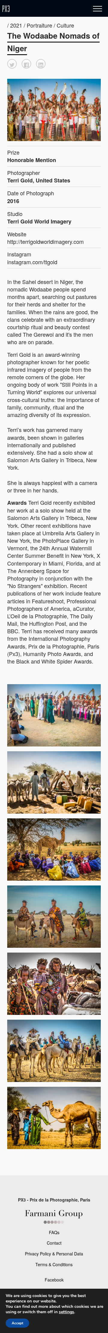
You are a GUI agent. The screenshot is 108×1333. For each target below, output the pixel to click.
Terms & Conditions (54, 1264)
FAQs (54, 1232)
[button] (12, 64)
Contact (54, 1243)
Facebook (54, 1280)
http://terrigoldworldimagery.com (45, 241)
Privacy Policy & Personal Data (54, 1254)
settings (66, 1312)
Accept (17, 1323)
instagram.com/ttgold (32, 262)
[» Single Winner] (41, 8)
